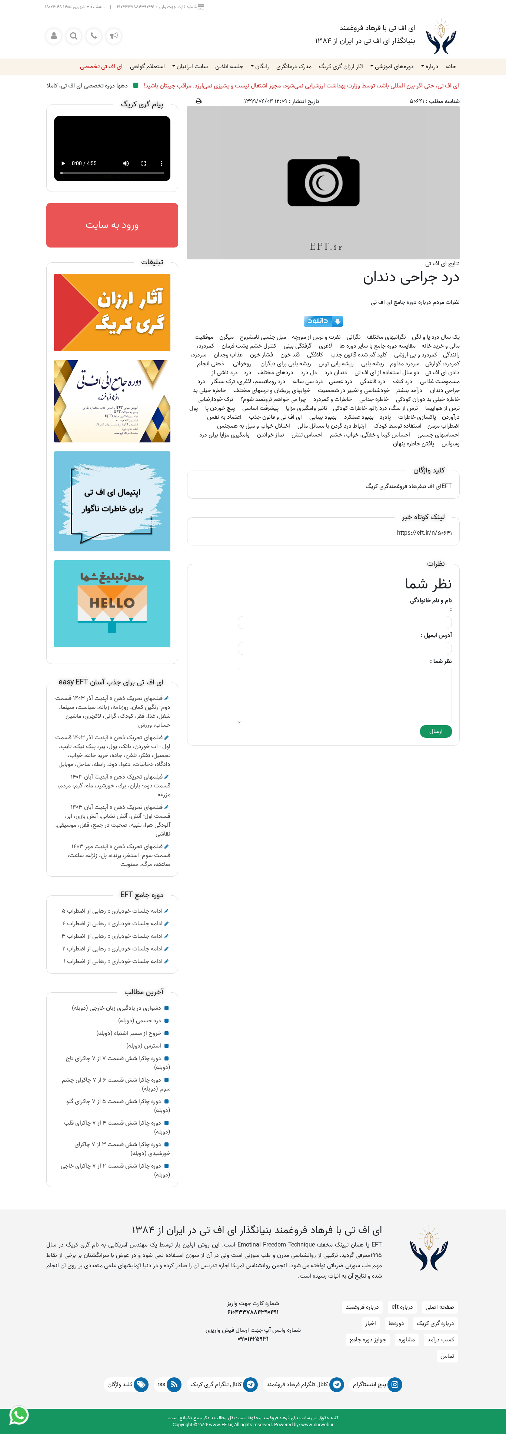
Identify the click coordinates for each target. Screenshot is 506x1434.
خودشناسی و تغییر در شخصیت (354, 390)
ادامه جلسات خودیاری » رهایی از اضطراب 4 (112, 923)
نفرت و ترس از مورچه (316, 337)
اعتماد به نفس (224, 417)
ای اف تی (432, 486)
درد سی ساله (308, 381)
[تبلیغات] (113, 36)
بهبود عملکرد (359, 417)
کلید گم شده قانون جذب (358, 355)
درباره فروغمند (362, 1307)
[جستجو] (73, 36)
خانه (451, 66)
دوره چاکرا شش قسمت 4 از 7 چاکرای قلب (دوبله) (117, 1127)
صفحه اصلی (440, 1307)
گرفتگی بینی (298, 346)
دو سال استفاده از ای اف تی (386, 373)
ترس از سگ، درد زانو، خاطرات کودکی (375, 408)
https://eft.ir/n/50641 (424, 533)
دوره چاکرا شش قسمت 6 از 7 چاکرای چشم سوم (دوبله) (116, 1084)
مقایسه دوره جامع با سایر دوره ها (377, 346)
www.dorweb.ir (317, 1425)
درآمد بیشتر (409, 390)
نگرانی (354, 337)
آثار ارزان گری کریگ (341, 66)
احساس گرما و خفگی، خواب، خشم (370, 435)
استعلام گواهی (147, 66)
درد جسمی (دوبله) (140, 1020)
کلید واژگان (120, 1385)
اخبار (370, 1323)
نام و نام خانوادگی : (431, 605)
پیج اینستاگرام (370, 1385)
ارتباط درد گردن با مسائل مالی (331, 426)
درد (248, 373)
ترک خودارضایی (215, 399)
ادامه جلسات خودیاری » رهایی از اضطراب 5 (112, 911)
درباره (432, 66)
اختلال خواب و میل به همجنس (253, 426)
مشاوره (407, 1340)
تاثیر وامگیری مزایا (306, 408)
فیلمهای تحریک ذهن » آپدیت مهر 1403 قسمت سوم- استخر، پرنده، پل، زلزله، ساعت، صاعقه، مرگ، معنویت (118, 855)
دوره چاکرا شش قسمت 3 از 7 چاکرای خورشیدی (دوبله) (122, 1149)
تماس (447, 1356)
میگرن (226, 337)
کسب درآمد (440, 1340)
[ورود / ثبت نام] (53, 36)
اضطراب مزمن (443, 426)
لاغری (325, 346)
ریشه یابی (372, 364)
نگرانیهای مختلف (386, 337)
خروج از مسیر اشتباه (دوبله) (129, 1033)
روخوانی (242, 364)
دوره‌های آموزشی (394, 66)
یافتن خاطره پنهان (413, 444)
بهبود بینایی (323, 417)
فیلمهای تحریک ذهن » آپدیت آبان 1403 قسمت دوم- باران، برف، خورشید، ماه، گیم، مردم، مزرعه (113, 786)
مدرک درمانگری (294, 66)
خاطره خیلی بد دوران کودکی (428, 399)
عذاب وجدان (228, 355)
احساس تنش (307, 435)
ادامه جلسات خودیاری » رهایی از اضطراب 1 (113, 961)
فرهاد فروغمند (405, 486)
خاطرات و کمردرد (332, 399)
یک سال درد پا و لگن (436, 337)
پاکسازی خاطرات (417, 417)
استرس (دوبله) (144, 1046)
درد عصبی (340, 381)
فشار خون (261, 355)
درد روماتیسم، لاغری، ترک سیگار (248, 381)
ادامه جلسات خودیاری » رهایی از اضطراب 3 (112, 936)
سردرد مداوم (404, 364)
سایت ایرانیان (192, 66)
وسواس (451, 444)
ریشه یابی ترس (336, 364)
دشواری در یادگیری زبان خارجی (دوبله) (117, 1008)
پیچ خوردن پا (220, 408)
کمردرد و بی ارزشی (415, 355)
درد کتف (403, 381)
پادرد (385, 417)
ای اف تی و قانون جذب (275, 417)
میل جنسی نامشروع (263, 337)
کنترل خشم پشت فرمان (249, 346)
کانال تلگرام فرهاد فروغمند (298, 1385)
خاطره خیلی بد (209, 390)
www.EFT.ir (220, 1425)
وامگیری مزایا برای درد (224, 435)
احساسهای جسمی (438, 435)
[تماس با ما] (93, 36)
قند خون (290, 355)
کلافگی (315, 355)
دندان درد (335, 373)
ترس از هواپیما (442, 408)
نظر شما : (441, 661)
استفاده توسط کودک (397, 426)
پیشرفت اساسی (260, 408)
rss (162, 1385)
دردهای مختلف (275, 373)
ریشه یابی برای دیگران (285, 364)
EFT (447, 486)
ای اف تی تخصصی (101, 66)
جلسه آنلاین (229, 66)
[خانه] (441, 36)
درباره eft (402, 1307)
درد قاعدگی (373, 381)
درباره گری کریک (435, 1323)
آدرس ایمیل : (436, 635)
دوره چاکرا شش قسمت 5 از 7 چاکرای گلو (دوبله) (118, 1106)
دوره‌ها (396, 1323)
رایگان (262, 66)
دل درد (309, 373)
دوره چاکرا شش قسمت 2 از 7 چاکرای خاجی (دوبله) (115, 1170)
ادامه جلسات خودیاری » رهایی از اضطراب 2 (112, 949)
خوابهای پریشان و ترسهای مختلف (271, 390)
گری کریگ (377, 486)
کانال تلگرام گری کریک (216, 1385)
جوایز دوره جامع (368, 1340)
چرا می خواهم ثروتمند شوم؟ (273, 399)
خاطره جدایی (374, 399)
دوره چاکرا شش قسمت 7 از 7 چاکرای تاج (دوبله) (118, 1063)
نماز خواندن (270, 435)
